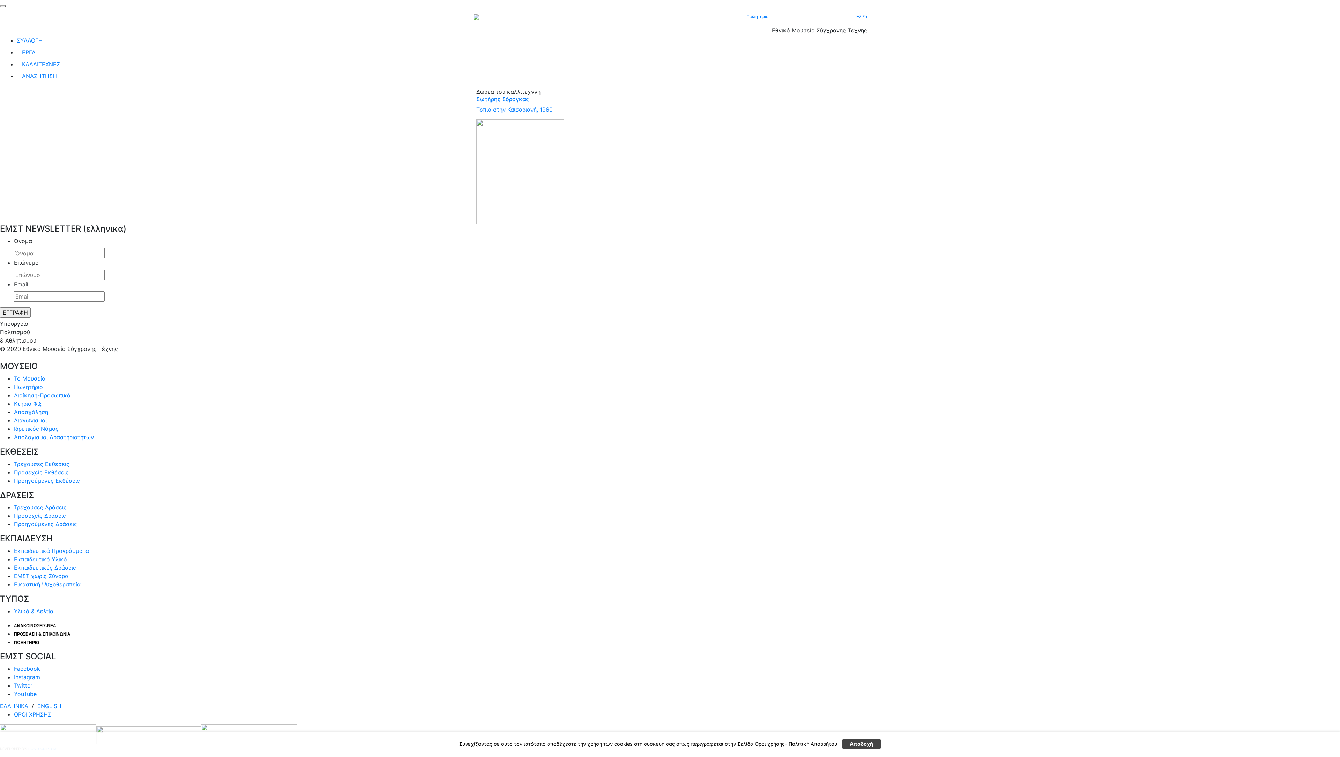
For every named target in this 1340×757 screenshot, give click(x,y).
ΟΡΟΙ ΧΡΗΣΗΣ (32, 714)
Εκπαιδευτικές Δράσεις (45, 567)
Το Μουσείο (29, 378)
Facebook (27, 668)
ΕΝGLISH (49, 706)
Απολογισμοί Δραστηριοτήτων (54, 437)
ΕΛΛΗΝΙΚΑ (15, 706)
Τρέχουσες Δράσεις (40, 507)
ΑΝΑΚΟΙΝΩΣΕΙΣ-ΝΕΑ (35, 625)
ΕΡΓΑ (29, 52)
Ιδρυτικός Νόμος (36, 428)
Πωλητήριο (757, 16)
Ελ (859, 16)
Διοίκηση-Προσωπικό (42, 395)
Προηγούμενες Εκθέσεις (47, 480)
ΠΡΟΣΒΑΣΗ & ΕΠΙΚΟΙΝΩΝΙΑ (42, 634)
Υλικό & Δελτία (33, 611)
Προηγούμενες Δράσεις (45, 523)
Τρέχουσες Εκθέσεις (41, 463)
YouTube (25, 693)
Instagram (27, 677)
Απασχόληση (31, 412)
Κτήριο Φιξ (28, 403)
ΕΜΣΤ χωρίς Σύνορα (41, 575)
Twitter (23, 685)
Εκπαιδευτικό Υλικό (40, 559)
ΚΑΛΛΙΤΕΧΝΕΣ (41, 64)
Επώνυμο (26, 262)
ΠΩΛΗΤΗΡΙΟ (26, 642)
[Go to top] (3, 6)
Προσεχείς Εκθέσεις (41, 472)
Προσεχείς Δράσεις (40, 515)
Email (21, 284)
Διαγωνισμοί (30, 420)
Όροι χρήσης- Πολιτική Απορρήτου (796, 744)
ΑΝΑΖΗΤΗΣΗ (39, 76)
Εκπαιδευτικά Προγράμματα (51, 550)
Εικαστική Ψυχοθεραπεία (47, 584)
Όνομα (23, 241)
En (864, 16)
